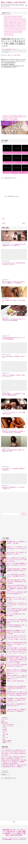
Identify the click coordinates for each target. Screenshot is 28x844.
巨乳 (5, 17)
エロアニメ (15, 49)
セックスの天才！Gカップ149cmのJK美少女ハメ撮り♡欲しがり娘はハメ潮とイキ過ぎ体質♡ (16, 621)
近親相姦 (11, 25)
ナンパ (16, 31)
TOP (3, 838)
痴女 (24, 20)
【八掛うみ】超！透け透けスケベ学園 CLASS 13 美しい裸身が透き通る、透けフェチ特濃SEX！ (16, 581)
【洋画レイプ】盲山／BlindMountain (15, 681)
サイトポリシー (7, 838)
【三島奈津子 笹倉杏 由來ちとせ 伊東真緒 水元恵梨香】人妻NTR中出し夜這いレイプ (16, 570)
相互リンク (13, 838)
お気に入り (6, 116)
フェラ (23, 25)
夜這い (6, 22)
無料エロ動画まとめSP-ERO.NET (13, 2)
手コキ (11, 28)
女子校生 (14, 17)
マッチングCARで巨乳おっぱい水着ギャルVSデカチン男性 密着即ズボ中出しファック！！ (16, 576)
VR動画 (5, 119)
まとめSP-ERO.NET (12, 839)
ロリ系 (4, 727)
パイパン (23, 28)
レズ (12, 34)
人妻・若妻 (5, 734)
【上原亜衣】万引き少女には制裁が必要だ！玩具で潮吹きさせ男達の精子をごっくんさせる (16, 688)
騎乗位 (6, 25)
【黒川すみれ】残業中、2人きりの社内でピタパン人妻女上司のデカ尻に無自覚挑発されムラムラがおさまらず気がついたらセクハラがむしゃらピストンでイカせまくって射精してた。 (13, 651)
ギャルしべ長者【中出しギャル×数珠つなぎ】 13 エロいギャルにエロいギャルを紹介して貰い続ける (16, 559)
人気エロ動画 (13, 116)
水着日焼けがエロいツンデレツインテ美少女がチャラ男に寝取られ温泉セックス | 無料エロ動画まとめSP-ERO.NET (14, 832)
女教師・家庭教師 (7, 740)
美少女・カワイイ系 (8, 726)
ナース (23, 22)
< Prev (3, 223)
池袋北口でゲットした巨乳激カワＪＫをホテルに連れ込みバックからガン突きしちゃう (16, 548)
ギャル (20, 20)
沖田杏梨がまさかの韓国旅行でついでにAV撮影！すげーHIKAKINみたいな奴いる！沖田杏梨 (16, 632)
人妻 (15, 20)
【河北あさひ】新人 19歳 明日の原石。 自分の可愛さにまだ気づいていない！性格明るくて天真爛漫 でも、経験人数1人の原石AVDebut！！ (14, 762)
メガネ (6, 31)
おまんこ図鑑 (13, 119)
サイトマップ (18, 838)
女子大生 (5, 731)
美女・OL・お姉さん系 (8, 724)
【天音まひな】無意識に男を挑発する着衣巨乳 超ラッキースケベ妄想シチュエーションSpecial (16, 644)
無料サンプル (22, 116)
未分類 (2, 721)
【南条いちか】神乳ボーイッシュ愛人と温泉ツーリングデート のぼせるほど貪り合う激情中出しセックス (16, 677)
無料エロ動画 (8, 49)
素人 (9, 17)
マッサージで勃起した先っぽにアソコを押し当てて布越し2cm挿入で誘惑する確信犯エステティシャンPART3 (16, 610)
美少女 (20, 17)
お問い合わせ (23, 838)
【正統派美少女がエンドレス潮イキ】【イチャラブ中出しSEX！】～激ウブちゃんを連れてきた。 (16, 604)
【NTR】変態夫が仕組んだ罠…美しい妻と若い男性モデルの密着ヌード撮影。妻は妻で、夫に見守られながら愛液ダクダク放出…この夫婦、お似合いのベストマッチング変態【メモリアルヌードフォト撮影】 (13, 659)
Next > (23, 223)
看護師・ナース (6, 742)
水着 (20, 31)
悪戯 (19, 22)
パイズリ (6, 34)
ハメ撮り (18, 25)
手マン (11, 31)
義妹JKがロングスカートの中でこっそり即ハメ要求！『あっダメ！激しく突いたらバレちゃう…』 (16, 599)
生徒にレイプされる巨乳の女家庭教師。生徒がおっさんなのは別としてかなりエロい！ (16, 565)
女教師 (11, 22)
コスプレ (16, 28)
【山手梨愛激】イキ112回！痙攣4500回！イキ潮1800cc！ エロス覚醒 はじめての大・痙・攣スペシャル (16, 700)
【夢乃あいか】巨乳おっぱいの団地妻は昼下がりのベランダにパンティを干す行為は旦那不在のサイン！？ (16, 671)
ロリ (12, 20)
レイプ (6, 28)
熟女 (15, 22)
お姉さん (6, 20)
